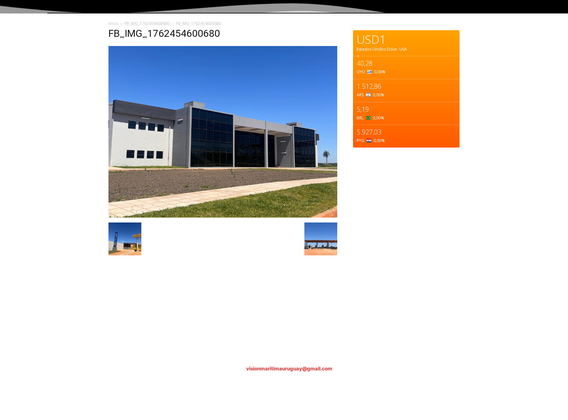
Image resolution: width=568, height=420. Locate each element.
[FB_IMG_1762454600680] (222, 216)
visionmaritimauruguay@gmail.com (289, 368)
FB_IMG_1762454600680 (147, 23)
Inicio (113, 23)
